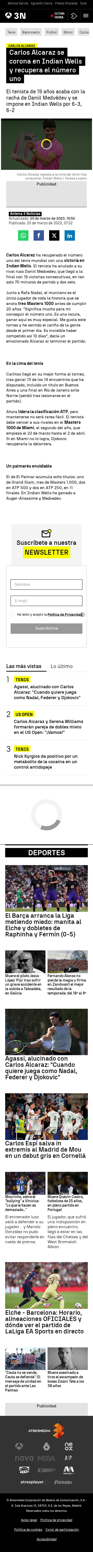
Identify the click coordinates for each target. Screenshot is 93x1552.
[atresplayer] (74, 16)
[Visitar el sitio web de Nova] (24, 1458)
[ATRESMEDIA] (46, 1430)
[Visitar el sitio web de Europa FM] (46, 1470)
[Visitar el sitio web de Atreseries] (69, 1458)
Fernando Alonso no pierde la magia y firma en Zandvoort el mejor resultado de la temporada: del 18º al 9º (67, 985)
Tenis (11, 32)
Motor (68, 32)
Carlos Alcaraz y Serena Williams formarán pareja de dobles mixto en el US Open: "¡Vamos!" (48, 727)
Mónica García (18, 3)
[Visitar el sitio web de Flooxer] (63, 1482)
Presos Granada (66, 3)
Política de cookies (28, 1530)
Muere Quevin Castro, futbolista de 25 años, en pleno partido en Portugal (65, 1203)
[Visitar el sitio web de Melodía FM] (69, 1470)
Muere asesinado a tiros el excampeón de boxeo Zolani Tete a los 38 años (66, 1379)
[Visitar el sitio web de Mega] (46, 1458)
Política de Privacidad (65, 614)
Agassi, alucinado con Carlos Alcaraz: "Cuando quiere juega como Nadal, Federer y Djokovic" (47, 692)
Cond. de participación (62, 1530)
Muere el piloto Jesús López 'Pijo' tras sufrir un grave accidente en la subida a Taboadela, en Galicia (23, 985)
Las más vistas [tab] (23, 666)
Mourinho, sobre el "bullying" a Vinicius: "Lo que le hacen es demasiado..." (22, 1203)
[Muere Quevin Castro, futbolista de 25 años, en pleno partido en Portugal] (68, 1183)
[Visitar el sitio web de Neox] (69, 1446)
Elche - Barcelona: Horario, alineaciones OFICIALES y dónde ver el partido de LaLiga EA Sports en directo (44, 1322)
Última (60, 15)
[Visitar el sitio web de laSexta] (46, 1446)
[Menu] (87, 15)
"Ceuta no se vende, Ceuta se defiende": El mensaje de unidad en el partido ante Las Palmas (23, 1381)
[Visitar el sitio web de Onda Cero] (24, 1470)
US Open (24, 714)
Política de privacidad (56, 1520)
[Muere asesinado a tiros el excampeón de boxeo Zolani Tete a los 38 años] (68, 1358)
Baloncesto (31, 32)
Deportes (46, 852)
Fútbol (52, 32)
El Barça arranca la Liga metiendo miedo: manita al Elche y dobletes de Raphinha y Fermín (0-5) (43, 925)
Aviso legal (29, 1520)
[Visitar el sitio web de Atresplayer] (35, 1482)
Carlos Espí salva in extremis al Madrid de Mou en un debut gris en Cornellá (45, 1149)
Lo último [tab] (62, 666)
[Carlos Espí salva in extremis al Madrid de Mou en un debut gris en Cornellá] (46, 1116)
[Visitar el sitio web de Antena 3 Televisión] (24, 1446)
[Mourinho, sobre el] (25, 1183)
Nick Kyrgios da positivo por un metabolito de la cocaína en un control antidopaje (46, 761)
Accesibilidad (47, 1539)
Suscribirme (46, 628)
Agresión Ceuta (41, 3)
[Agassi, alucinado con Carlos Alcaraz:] (46, 1032)
